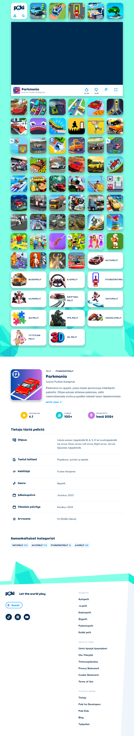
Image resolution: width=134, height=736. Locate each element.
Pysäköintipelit (65, 371)
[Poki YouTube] (27, 617)
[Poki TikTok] (9, 617)
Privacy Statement (89, 668)
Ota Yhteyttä (86, 655)
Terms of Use (86, 682)
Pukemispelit (86, 626)
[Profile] (15, 16)
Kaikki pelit (85, 632)
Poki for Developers (90, 704)
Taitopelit (20, 545)
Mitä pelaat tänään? (23, 16)
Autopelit (39, 545)
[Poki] (19, 7)
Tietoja (82, 698)
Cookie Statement (89, 675)
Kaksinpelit (85, 612)
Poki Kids (84, 711)
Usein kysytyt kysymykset (93, 648)
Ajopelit (81, 545)
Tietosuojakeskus (88, 662)
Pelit (48, 371)
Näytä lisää (52, 402)
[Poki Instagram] (18, 617)
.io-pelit (83, 606)
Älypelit (83, 619)
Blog (81, 717)
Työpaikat (84, 724)
